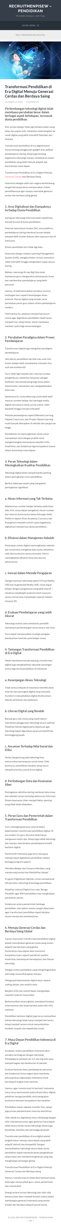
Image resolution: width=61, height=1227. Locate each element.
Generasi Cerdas (13, 176)
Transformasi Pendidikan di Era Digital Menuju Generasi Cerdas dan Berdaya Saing (29, 91)
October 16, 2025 (14, 102)
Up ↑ (31, 1221)
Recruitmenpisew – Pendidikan (30, 8)
